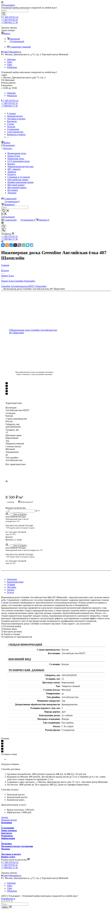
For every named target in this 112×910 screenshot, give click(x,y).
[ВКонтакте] (3, 245)
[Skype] (27, 245)
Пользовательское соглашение (17, 846)
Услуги (10, 592)
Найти (5, 907)
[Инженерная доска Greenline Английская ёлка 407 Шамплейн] (34, 331)
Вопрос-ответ (8, 857)
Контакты (6, 833)
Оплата (10, 590)
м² (36, 510)
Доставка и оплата (11, 854)
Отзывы (11, 584)
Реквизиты (7, 835)
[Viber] (19, 245)
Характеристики (15, 582)
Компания (6, 822)
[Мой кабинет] (2, 223)
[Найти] (3, 14)
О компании (7, 828)
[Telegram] (31, 245)
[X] (15, 245)
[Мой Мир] (11, 245)
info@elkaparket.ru (12, 52)
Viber (9, 62)
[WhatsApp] (23, 245)
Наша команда (9, 830)
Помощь (5, 849)
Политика (6, 843)
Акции (4, 817)
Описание (12, 579)
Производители (9, 820)
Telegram (11, 59)
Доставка (11, 587)
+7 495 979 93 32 (10, 17)
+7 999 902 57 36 (9, 22)
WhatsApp (12, 67)
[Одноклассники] (7, 245)
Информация (8, 838)
